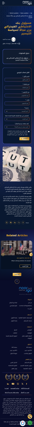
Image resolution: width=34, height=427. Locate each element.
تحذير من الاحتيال (25, 392)
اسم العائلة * (26, 84)
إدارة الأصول (14, 318)
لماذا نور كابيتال (13, 302)
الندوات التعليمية (27, 368)
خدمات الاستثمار (28, 321)
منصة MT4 (29, 347)
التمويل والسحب (28, 353)
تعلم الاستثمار (28, 362)
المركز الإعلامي (13, 306)
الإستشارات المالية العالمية (25, 318)
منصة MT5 (14, 347)
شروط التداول (13, 353)
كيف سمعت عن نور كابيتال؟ (22, 123)
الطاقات (15, 333)
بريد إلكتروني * (25, 92)
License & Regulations (25, 306)
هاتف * (27, 100)
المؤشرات (29, 333)
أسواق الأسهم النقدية (11, 336)
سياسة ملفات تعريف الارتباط (12, 392)
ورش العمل (14, 368)
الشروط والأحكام (25, 388)
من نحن (30, 302)
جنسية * (26, 108)
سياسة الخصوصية (15, 388)
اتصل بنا (30, 309)
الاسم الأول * (26, 76)
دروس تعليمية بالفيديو (26, 365)
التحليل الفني (13, 362)
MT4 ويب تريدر (28, 350)
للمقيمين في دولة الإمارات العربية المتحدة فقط (17, 116)
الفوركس (29, 330)
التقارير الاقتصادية (12, 365)
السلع (15, 330)
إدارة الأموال (14, 321)
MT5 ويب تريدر (13, 350)
